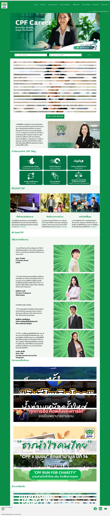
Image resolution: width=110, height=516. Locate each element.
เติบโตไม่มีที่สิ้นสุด (85, 216)
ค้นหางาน (90, 54)
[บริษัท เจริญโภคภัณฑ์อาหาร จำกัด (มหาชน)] (4, 5)
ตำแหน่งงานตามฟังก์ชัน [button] (65, 4)
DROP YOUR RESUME (55, 116)
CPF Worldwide (8, 507)
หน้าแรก (36, 4)
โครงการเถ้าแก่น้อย (86, 4)
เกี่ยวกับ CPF (43, 4)
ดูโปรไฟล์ (95, 11)
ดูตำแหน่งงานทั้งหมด (52, 4)
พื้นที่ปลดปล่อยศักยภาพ (25, 216)
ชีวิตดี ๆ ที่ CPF (76, 4)
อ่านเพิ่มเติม (23, 227)
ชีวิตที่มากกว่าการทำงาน (55, 216)
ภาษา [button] (89, 11)
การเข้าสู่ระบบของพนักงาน (103, 11)
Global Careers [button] (104, 4)
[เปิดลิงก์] (55, 25)
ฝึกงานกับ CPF (96, 4)
